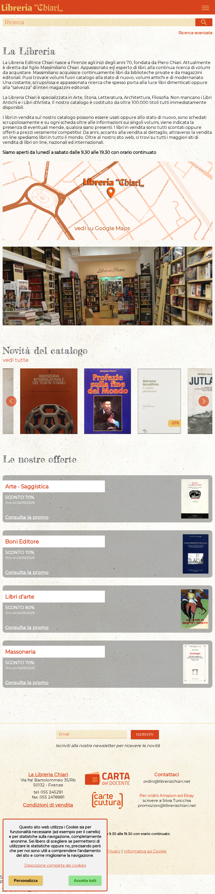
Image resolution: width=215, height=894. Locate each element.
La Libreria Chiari (48, 774)
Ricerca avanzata (195, 32)
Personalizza (25, 880)
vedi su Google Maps (102, 228)
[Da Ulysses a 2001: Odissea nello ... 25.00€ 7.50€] (194, 517)
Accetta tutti (85, 880)
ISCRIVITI (145, 735)
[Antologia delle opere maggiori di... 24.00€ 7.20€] (195, 682)
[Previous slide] (11, 401)
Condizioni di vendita (48, 805)
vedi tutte (16, 360)
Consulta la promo (27, 517)
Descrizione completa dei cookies (55, 865)
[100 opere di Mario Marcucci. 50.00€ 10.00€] (194, 627)
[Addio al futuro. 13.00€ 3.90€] (195, 572)
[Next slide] (203, 401)
